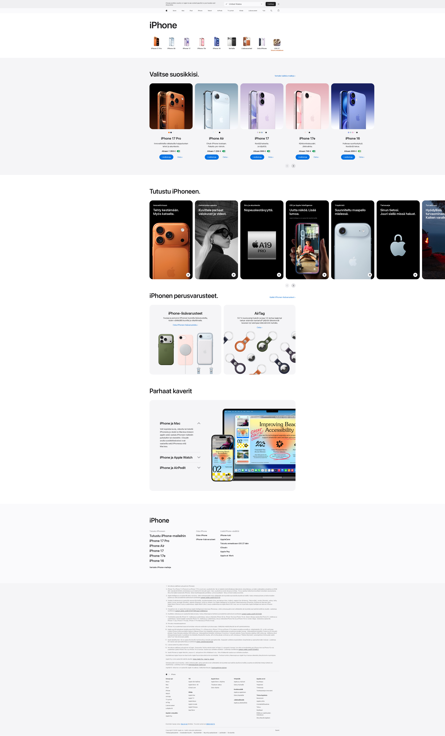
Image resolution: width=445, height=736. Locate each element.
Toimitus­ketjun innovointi (264, 690)
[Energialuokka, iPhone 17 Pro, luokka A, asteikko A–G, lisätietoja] (178, 151)
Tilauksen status (216, 685)
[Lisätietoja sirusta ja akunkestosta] (261, 239)
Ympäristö (260, 685)
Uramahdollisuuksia (263, 704)
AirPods (168, 696)
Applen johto (261, 701)
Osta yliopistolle (239, 695)
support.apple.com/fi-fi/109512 (249, 649)
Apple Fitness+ (193, 707)
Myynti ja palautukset (210, 733)
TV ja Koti (169, 699)
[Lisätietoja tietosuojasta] (398, 239)
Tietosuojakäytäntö (172, 733)
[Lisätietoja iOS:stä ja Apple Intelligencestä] (307, 239)
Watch (168, 693)
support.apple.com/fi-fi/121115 (210, 597)
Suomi (277, 730)
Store (167, 682)
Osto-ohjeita (215, 687)
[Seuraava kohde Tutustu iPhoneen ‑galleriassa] (293, 285)
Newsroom (260, 698)
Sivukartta (231, 733)
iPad (167, 687)
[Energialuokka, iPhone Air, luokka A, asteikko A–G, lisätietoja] (224, 151)
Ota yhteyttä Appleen (263, 718)
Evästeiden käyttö (186, 733)
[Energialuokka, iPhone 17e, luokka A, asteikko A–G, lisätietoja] (314, 151)
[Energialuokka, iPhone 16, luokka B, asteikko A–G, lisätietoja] (359, 151)
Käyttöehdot (198, 733)
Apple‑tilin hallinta (194, 682)
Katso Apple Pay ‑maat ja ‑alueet (203, 659)
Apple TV (191, 698)
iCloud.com (192, 687)
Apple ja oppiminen (240, 692)
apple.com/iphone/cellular (204, 642)
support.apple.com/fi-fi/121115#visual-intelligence (191, 611)
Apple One (191, 695)
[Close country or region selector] (278, 4)
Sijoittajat (260, 710)
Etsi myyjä (184, 724)
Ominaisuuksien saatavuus (197, 665)
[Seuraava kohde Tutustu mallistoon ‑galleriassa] (293, 166)
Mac (167, 685)
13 (261, 320)
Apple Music (192, 701)
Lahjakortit (169, 708)
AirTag (168, 702)
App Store (191, 710)
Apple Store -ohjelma (218, 682)
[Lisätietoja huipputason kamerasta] (216, 239)
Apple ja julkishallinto (240, 703)
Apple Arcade (192, 704)
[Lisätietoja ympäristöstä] (352, 239)
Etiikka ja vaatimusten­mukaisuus (264, 714)
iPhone (168, 690)
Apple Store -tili (193, 685)
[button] (244, 4)
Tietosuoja (260, 687)
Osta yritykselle (239, 685)
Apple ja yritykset (239, 682)
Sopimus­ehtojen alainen (219, 668)
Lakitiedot (222, 733)
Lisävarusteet (170, 705)
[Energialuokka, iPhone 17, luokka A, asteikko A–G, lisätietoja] (268, 151)
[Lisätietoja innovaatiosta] (171, 239)
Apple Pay (169, 716)
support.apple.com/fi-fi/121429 (252, 614)
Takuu (259, 707)
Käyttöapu (260, 682)
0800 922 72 (210, 724)
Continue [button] (270, 4)
